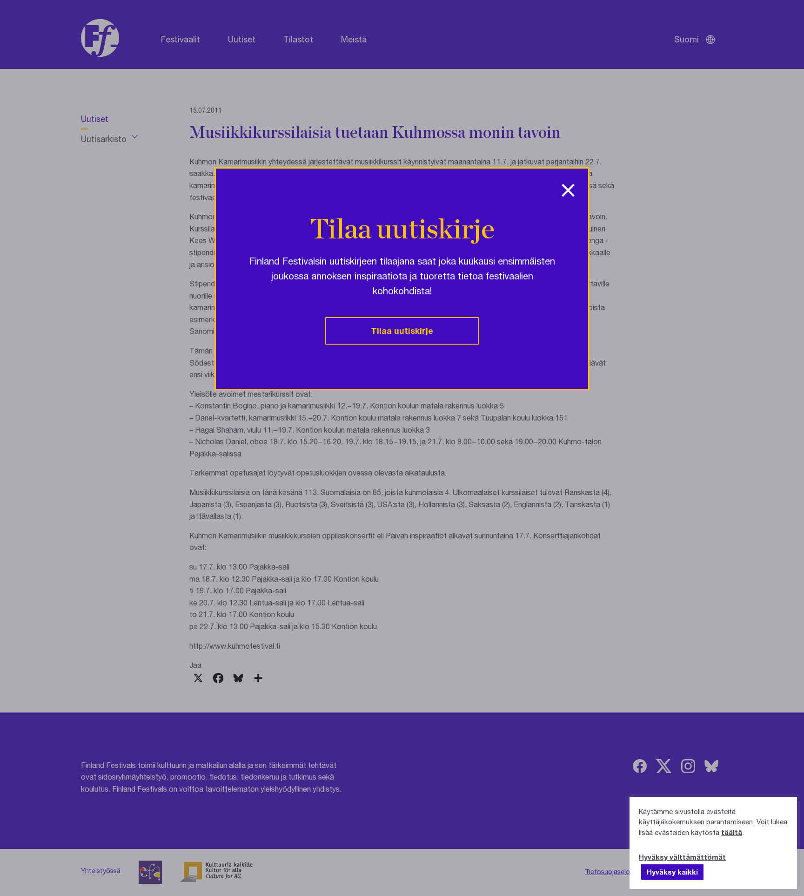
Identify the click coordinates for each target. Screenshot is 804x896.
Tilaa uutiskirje (402, 331)
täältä (731, 832)
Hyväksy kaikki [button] (672, 872)
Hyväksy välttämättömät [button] (682, 857)
